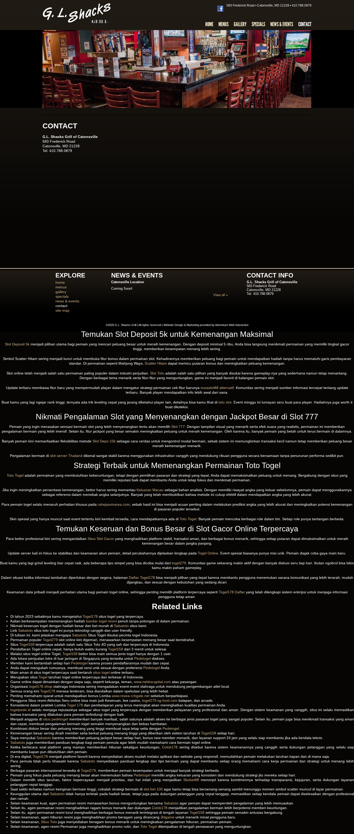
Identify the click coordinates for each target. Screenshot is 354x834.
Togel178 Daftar (232, 592)
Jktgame (167, 817)
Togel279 (50, 640)
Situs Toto (49, 822)
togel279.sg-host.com (160, 700)
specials (62, 296)
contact (61, 306)
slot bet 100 (153, 789)
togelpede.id (20, 710)
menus (61, 287)
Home (209, 24)
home (60, 282)
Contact (304, 24)
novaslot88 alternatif (217, 388)
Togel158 (26, 644)
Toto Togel (15, 475)
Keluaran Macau (150, 490)
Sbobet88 (191, 780)
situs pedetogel (55, 719)
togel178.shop (40, 686)
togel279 (179, 563)
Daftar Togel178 (142, 577)
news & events (67, 301)
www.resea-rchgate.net (131, 696)
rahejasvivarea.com (114, 504)
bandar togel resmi (101, 621)
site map (62, 310)
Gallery (240, 24)
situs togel (101, 672)
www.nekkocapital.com (152, 682)
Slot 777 (178, 427)
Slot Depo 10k (104, 441)
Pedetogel (142, 658)
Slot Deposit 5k (17, 344)
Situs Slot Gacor (101, 539)
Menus (223, 24)
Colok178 (170, 747)
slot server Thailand (66, 456)
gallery (60, 292)
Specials (258, 24)
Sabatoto (121, 626)
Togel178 (90, 616)
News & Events (281, 24)
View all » (220, 295)
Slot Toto (157, 373)
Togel (43, 677)
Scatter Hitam (156, 363)
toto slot (224, 402)
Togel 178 (75, 705)
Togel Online (208, 553)
